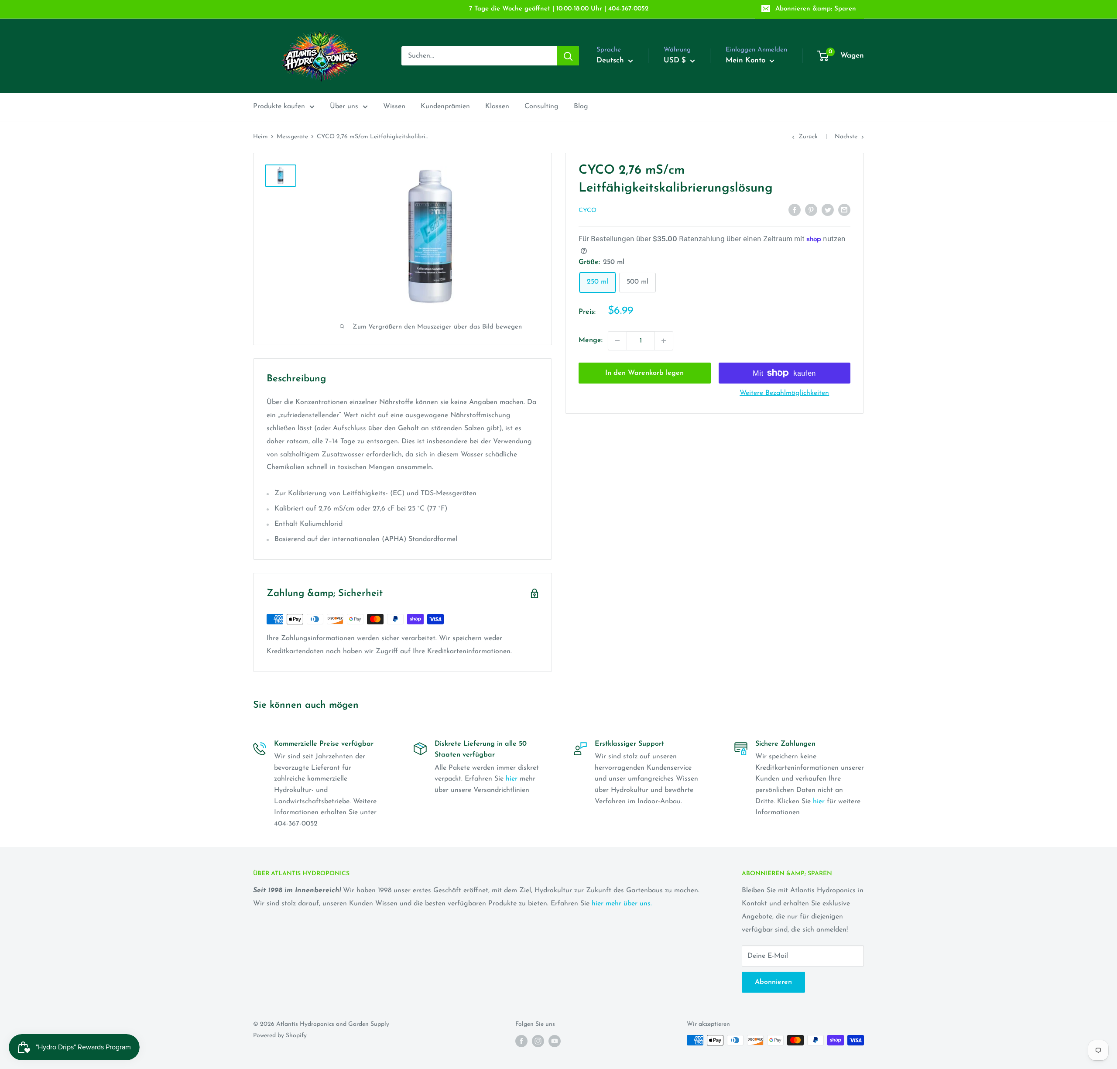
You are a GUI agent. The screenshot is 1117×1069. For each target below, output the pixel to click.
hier (511, 778)
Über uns (344, 106)
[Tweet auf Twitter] (828, 209)
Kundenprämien (445, 106)
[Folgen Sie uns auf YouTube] (554, 1041)
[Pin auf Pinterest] (811, 209)
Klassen (497, 106)
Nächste (846, 137)
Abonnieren (773, 982)
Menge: (591, 340)
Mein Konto (747, 60)
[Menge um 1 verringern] (617, 341)
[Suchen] (568, 55)
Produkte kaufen (279, 106)
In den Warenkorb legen (644, 373)
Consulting (541, 106)
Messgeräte (292, 137)
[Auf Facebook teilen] (794, 209)
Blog (581, 106)
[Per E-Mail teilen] (844, 209)
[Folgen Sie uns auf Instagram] (538, 1041)
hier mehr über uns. (622, 903)
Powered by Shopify (280, 1035)
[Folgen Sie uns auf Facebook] (521, 1041)
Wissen (394, 106)
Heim (260, 137)
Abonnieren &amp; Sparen (815, 9)
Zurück (808, 137)
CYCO (587, 210)
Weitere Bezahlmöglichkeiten (784, 393)
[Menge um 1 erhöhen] (663, 341)
